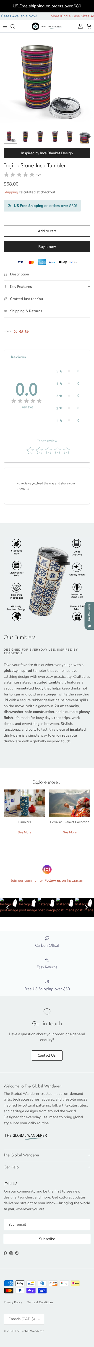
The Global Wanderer (29, 1331)
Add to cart (47, 231)
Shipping (11, 192)
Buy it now (47, 246)
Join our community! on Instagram (47, 880)
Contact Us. (47, 1055)
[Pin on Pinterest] (27, 331)
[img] (19, 174)
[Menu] (5, 26)
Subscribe (47, 1238)
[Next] (86, 907)
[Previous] (7, 907)
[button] (67, 371)
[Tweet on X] (15, 331)
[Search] (15, 26)
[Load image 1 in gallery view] (47, 80)
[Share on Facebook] (21, 331)
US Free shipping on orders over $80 (47, 6)
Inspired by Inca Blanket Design (47, 153)
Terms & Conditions (40, 1302)
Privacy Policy (13, 1302)
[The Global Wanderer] (47, 26)
